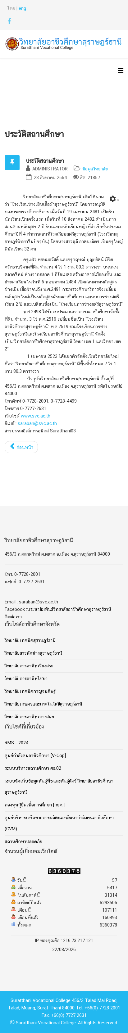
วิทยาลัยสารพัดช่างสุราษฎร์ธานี (33, 653)
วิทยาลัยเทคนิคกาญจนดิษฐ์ (30, 692)
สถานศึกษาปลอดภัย (23, 842)
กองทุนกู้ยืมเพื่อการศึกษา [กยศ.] (35, 805)
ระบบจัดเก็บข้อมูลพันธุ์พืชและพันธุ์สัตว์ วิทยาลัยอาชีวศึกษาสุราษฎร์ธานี (59, 786)
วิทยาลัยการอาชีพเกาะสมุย (29, 717)
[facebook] (9, 22)
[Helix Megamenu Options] (120, 71)
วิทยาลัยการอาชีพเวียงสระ (29, 666)
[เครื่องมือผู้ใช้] (114, 200)
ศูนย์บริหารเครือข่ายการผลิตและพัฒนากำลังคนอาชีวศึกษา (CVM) (59, 823)
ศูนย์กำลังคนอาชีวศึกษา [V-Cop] (35, 756)
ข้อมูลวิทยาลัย (95, 169)
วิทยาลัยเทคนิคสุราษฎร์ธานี (30, 641)
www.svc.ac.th (35, 416)
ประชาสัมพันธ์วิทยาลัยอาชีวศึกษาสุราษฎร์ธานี (69, 610)
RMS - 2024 (16, 743)
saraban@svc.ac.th (37, 424)
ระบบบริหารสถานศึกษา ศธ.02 (33, 769)
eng (22, 9)
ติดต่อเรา (13, 617)
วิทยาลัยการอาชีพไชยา (26, 679)
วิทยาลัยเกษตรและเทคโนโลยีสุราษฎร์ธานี (43, 704)
